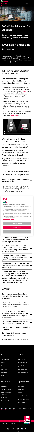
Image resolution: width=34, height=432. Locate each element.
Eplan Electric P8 (21, 365)
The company (5, 362)
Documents (4, 400)
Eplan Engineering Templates (6, 396)
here (24, 91)
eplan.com (14, 115)
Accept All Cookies (16, 227)
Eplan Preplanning (22, 375)
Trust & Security (21, 405)
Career (3, 365)
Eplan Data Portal (22, 372)
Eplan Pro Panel (21, 369)
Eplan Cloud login (6, 404)
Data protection (6, 219)
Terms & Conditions (22, 402)
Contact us (4, 372)
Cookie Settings (16, 232)
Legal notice (20, 389)
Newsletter (4, 375)
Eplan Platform (21, 362)
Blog (2, 379)
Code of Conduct (21, 399)
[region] (16, 216)
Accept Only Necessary (16, 223)
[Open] (31, 3)
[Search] (27, 3)
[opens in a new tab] (2, 412)
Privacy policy (21, 392)
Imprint (12, 219)
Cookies (19, 395)
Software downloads (7, 392)
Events (3, 369)
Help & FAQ (4, 389)
